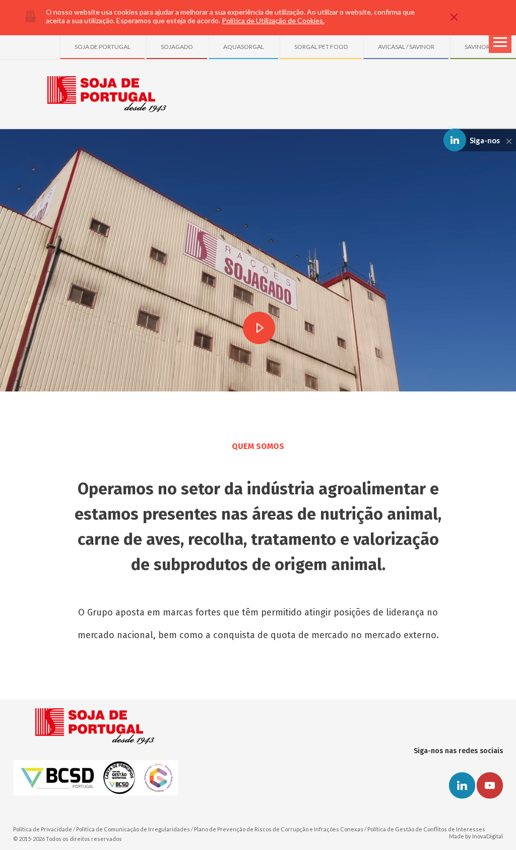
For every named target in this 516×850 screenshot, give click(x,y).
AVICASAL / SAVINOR (406, 46)
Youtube (490, 785)
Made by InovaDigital (476, 836)
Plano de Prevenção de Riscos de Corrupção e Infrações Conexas (278, 829)
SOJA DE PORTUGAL (103, 46)
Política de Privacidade (42, 829)
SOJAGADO (177, 46)
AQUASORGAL (243, 46)
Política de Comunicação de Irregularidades (133, 829)
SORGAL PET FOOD (321, 46)
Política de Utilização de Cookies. (273, 20)
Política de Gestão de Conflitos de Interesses (426, 829)
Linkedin (462, 785)
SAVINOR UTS (483, 46)
